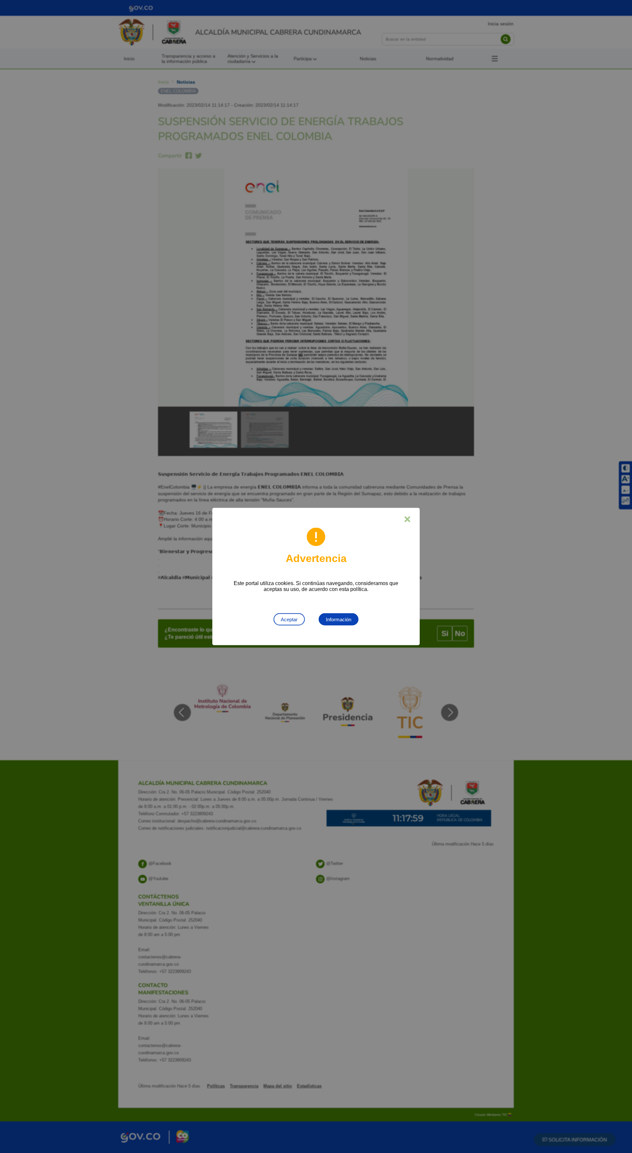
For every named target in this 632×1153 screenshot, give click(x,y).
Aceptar (289, 619)
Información (338, 619)
